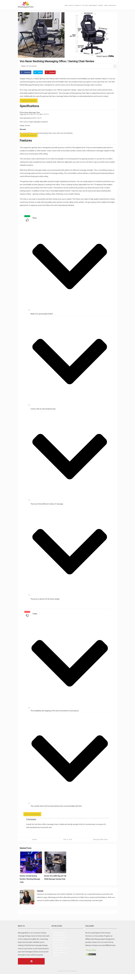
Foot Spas (56, 955)
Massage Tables (58, 945)
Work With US (112, 5)
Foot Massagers (58, 950)
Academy (100, 5)
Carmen (34, 839)
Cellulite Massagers (59, 932)
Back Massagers (58, 942)
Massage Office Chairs (100, 839)
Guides (106, 5)
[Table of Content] (115, 66)
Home (66, 5)
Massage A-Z (78, 5)
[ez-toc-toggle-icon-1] (114, 66)
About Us (71, 5)
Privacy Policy (91, 950)
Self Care (85, 5)
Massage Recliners (59, 935)
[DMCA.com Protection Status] (91, 955)
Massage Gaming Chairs (60, 947)
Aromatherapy (93, 5)
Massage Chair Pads (59, 952)
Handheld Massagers (59, 940)
